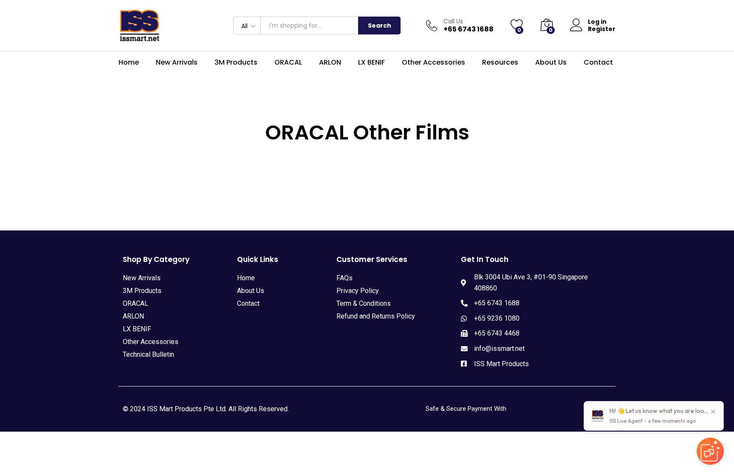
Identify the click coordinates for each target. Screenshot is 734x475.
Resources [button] (500, 62)
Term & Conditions (363, 303)
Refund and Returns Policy (375, 316)
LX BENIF (371, 62)
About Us (551, 62)
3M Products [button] (236, 62)
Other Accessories (150, 342)
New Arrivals (177, 62)
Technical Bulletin (148, 354)
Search (379, 25)
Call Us (453, 21)
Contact (598, 62)
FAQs (344, 278)
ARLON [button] (330, 62)
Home (129, 62)
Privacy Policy (357, 291)
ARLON (133, 316)
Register (601, 29)
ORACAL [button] (288, 62)
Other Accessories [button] (433, 62)
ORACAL (135, 303)
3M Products (142, 291)
